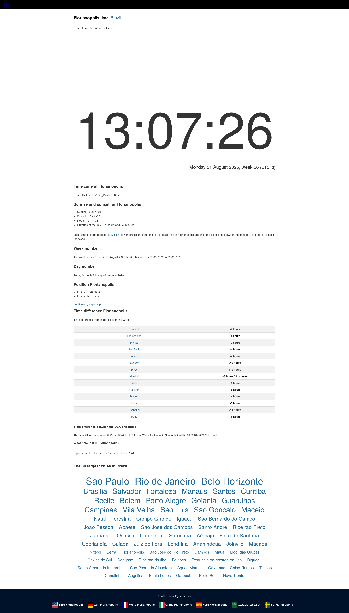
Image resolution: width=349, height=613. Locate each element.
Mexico (134, 342)
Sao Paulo (134, 349)
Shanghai (134, 410)
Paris (134, 416)
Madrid (134, 396)
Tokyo (134, 369)
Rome (134, 403)
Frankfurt (134, 389)
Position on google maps (88, 304)
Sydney (134, 363)
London (134, 356)
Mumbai (134, 376)
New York (134, 329)
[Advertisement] (174, 63)
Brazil (116, 17)
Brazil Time (115, 234)
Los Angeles (134, 336)
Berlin (134, 383)
